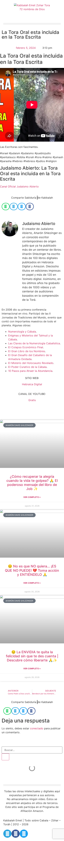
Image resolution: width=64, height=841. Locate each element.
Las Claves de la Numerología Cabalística (34, 343)
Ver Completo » (32, 497)
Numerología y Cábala (22, 331)
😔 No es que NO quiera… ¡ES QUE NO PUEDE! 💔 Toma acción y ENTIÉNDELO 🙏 (32, 570)
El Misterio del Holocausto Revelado (30, 363)
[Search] (5, 756)
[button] (32, 24)
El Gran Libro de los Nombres (26, 351)
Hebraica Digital (32, 384)
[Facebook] (15, 834)
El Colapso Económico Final (25, 347)
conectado (36, 728)
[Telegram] (7, 834)
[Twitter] (24, 834)
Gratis (32, 400)
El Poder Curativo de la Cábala (27, 367)
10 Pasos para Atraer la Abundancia (30, 370)
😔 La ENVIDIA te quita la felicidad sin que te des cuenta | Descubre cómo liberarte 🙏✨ (32, 656)
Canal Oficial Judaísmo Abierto (19, 186)
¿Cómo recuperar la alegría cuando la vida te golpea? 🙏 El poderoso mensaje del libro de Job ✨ (32, 482)
